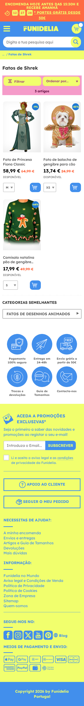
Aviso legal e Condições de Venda (33, 580)
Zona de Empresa (19, 595)
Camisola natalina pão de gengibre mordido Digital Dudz (21, 259)
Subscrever (60, 445)
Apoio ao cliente (45, 484)
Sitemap (11, 600)
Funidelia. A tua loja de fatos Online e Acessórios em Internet (41, 28)
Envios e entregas (19, 538)
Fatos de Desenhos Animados (38, 314)
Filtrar (19, 81)
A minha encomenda (22, 532)
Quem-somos (16, 605)
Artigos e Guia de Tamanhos (29, 543)
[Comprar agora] (35, 187)
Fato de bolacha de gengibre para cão (60, 161)
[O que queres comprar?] (7, 28)
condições (65, 458)
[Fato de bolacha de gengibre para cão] (62, 127)
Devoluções (14, 548)
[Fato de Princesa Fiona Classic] (22, 127)
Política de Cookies (20, 590)
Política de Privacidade (24, 585)
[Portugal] (8, 636)
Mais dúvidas (15, 553)
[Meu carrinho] (76, 29)
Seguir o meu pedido (45, 501)
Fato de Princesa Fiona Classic (17, 161)
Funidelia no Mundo (21, 575)
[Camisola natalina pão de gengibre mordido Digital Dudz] (22, 225)
